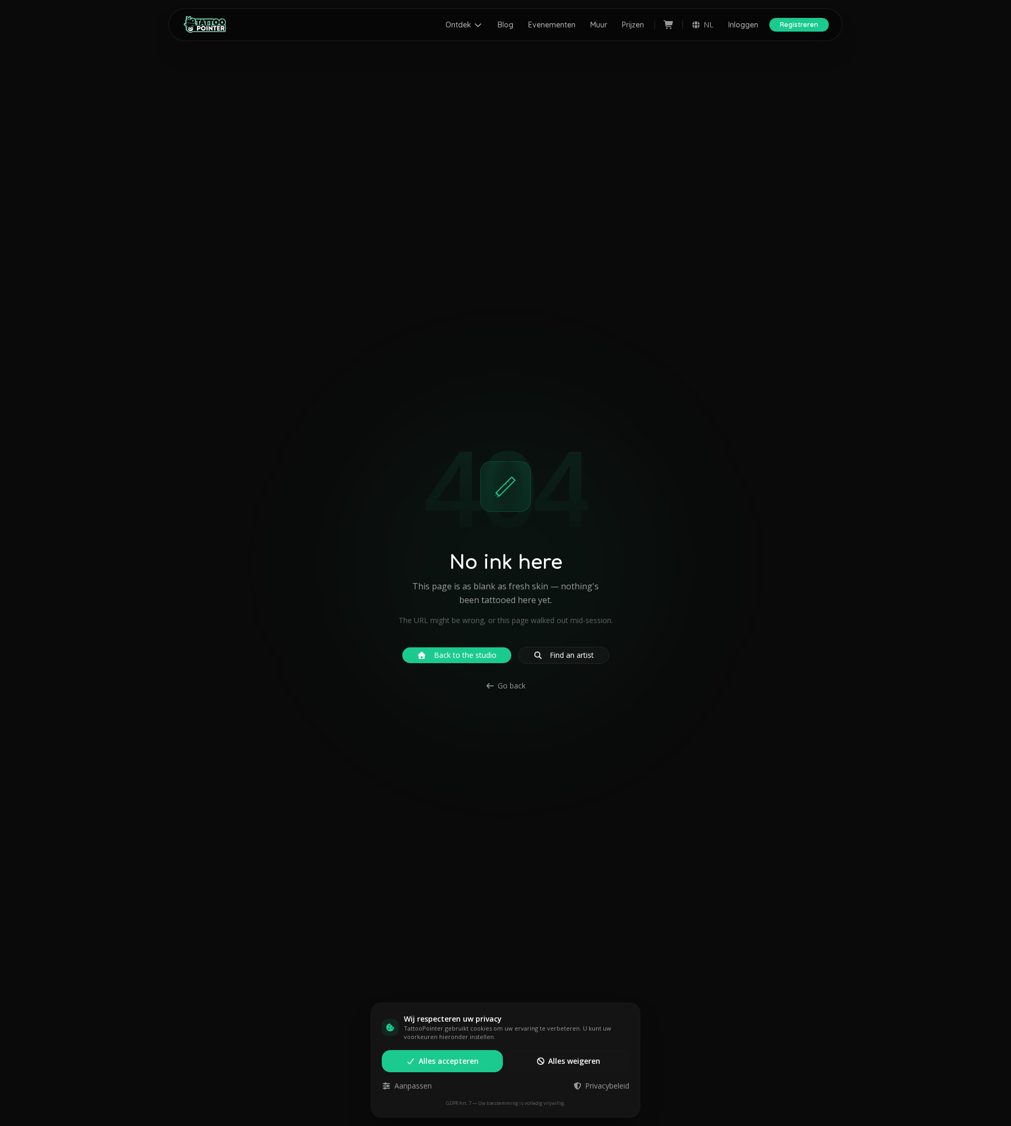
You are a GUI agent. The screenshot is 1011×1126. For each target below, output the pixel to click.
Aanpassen (413, 1086)
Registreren (799, 24)
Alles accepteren (449, 1061)
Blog (505, 25)
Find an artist (572, 655)
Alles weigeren (574, 1061)
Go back (512, 686)
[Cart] (668, 24)
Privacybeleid (607, 1086)
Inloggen (743, 25)
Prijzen (633, 25)
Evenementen (552, 25)
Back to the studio (465, 655)
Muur (598, 25)
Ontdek (458, 25)
